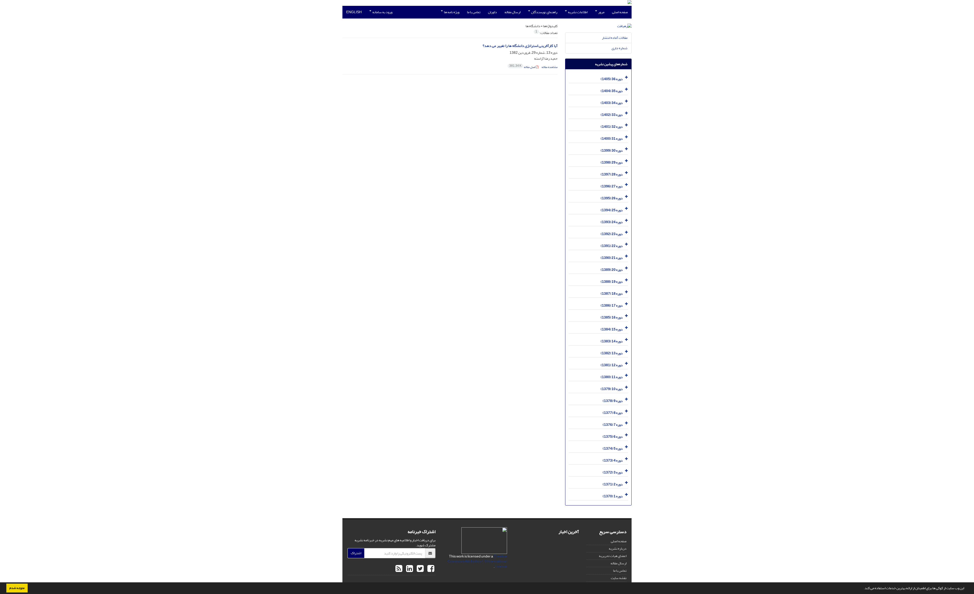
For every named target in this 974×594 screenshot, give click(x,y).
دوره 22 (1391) (612, 245)
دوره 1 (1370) (613, 496)
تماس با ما (473, 12)
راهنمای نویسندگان (544, 12)
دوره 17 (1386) (612, 305)
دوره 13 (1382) (612, 353)
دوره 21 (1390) (612, 257)
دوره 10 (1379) (612, 389)
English (354, 12)
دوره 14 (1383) (612, 341)
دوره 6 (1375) (613, 436)
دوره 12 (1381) (612, 365)
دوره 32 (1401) (612, 126)
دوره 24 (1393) (612, 222)
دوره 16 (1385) (612, 317)
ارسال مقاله (512, 12)
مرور (601, 12)
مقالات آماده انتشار (615, 37)
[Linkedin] (409, 569)
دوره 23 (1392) (612, 234)
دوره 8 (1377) (613, 412)
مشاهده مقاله (550, 67)
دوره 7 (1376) (613, 424)
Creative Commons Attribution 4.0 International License (477, 561)
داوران (492, 12)
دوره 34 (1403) (612, 102)
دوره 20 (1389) (612, 269)
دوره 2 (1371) (613, 484)
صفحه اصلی (620, 12)
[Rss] (399, 569)
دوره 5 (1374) (613, 448)
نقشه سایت (619, 577)
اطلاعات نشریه (577, 12)
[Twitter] (419, 569)
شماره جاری (620, 48)
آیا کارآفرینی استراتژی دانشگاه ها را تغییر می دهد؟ (520, 45)
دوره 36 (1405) (612, 79)
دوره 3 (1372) (613, 472)
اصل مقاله (522, 67)
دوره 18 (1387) (612, 293)
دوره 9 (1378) (613, 400)
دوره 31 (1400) (612, 138)
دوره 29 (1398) (612, 162)
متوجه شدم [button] (17, 588)
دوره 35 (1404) (612, 91)
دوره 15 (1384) (612, 329)
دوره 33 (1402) (612, 114)
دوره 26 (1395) (612, 198)
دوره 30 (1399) (612, 150)
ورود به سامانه (382, 12)
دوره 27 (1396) (612, 186)
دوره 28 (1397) (612, 174)
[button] (862, 588)
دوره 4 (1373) (613, 460)
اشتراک (356, 553)
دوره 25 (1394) (612, 210)
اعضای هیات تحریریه (613, 555)
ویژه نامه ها (451, 12)
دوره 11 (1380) (612, 377)
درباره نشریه (618, 548)
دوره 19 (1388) (612, 281)
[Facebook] (430, 569)
